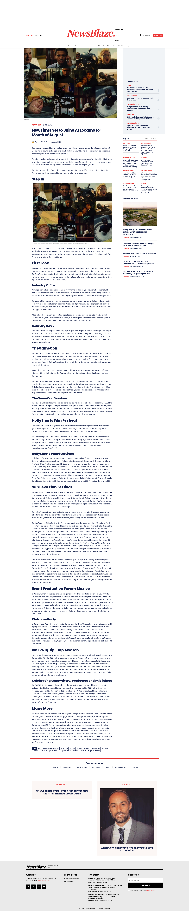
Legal (129, 85)
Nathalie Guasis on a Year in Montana (139, 253)
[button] (38, 35)
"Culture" (146, 138)
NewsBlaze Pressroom (71, 879)
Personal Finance (133, 104)
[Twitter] (33, 887)
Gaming (72, 748)
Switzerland (85, 751)
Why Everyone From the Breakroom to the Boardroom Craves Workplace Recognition (149, 176)
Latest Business (133, 123)
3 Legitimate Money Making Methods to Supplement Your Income (138, 108)
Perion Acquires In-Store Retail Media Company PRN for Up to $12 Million (130, 148)
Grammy (79, 748)
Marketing (126, 143)
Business (144, 157)
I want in (144, 886)
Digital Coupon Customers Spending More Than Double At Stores (139, 127)
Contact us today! (44, 880)
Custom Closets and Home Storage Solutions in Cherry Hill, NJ (138, 244)
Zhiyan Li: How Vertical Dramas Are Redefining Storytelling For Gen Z (138, 272)
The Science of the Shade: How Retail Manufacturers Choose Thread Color (131, 188)
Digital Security (146, 143)
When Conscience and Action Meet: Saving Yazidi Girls (127, 849)
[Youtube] (44, 887)
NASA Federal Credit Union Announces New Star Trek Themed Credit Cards (62, 792)
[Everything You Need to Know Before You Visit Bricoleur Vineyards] (140, 214)
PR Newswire (69, 882)
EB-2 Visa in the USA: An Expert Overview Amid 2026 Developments (138, 262)
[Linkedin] (39, 887)
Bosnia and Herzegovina (51, 748)
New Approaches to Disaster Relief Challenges (140, 99)
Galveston (64, 748)
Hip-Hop (86, 748)
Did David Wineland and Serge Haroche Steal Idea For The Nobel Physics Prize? (140, 89)
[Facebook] (28, 887)
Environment (132, 95)
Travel (143, 183)
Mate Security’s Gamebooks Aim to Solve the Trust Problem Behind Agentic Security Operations (148, 150)
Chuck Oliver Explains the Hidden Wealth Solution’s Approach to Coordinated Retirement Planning (130, 163)
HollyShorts (96, 748)
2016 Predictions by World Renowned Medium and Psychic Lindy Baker (141, 118)
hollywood (105, 748)
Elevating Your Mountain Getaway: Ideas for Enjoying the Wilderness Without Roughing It (149, 189)
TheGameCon (95, 751)
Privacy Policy (150, 890)
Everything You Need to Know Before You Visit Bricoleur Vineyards (137, 232)
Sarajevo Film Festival (70, 751)
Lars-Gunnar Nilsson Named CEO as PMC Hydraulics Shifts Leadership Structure (130, 175)
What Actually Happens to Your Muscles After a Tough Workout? (147, 162)
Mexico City (44, 751)
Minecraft (53, 751)
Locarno (35, 751)
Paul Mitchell (42, 142)
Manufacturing (128, 183)
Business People (128, 170)
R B (60, 751)
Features (36, 125)
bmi (39, 748)
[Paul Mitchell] (33, 142)
